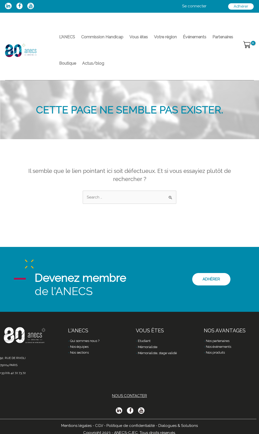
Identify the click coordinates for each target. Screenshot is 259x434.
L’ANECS (67, 36)
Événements (194, 36)
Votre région (165, 36)
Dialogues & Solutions (178, 425)
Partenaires (222, 36)
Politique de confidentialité (130, 425)
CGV (99, 425)
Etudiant (144, 341)
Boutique (67, 63)
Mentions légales (76, 425)
